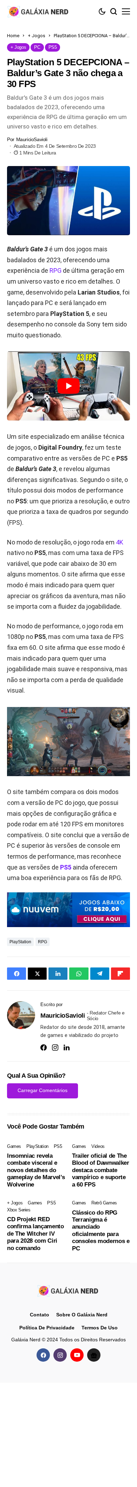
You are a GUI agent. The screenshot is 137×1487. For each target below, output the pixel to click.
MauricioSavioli (31, 139)
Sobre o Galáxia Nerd (81, 1314)
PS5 (65, 867)
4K (119, 542)
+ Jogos (36, 35)
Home (13, 35)
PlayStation (20, 941)
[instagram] (60, 1355)
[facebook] (43, 1355)
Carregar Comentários (42, 1090)
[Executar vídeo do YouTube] (68, 386)
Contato (39, 1314)
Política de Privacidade (46, 1327)
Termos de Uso (99, 1327)
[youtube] (77, 1355)
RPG (55, 270)
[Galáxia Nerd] (38, 11)
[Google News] (93, 1355)
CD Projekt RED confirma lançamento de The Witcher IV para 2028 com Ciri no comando (35, 1233)
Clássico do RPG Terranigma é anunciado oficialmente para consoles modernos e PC (101, 1230)
